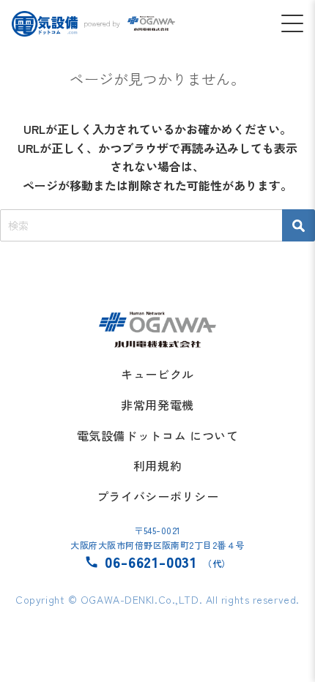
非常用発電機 (157, 404)
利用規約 (157, 465)
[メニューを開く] (292, 23)
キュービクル (157, 374)
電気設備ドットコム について (158, 435)
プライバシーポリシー (157, 496)
